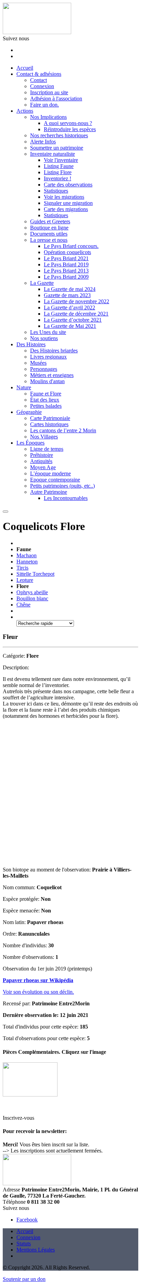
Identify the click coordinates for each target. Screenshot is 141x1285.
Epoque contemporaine (55, 480)
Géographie (29, 412)
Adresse (11, 1189)
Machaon (26, 555)
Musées (38, 363)
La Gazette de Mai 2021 (70, 326)
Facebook (27, 1220)
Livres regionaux (48, 357)
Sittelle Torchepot (35, 574)
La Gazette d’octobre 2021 (73, 320)
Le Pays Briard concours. (71, 246)
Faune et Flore (45, 393)
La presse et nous (48, 240)
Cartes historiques (49, 424)
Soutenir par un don (24, 1279)
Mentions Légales (35, 1250)
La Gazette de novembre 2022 (76, 301)
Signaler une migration (68, 203)
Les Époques (30, 443)
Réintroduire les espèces (70, 129)
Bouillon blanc (32, 598)
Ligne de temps (46, 449)
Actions (24, 111)
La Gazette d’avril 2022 (69, 307)
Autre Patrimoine (48, 492)
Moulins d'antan (47, 381)
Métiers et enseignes (52, 375)
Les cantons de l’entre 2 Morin (63, 430)
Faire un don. (44, 105)
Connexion (42, 86)
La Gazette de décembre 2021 (76, 314)
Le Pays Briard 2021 (66, 258)
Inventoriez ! (57, 178)
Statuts (23, 1243)
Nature (23, 387)
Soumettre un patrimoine (56, 148)
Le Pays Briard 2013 (66, 271)
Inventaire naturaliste (52, 154)
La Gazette (42, 283)
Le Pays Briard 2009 (66, 277)
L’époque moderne (50, 473)
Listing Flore (58, 172)
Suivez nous (16, 38)
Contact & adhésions (38, 74)
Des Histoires (31, 344)
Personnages (43, 369)
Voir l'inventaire (61, 160)
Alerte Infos (43, 141)
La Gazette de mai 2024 (69, 289)
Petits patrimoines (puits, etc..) (62, 486)
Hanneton (27, 561)
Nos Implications (48, 117)
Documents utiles (48, 234)
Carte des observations (68, 184)
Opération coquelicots (67, 252)
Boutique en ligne (49, 228)
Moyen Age (43, 467)
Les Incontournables (66, 498)
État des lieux (44, 400)
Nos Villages (44, 436)
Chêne (23, 604)
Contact (38, 80)
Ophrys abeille (32, 592)
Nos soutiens (44, 338)
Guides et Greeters (50, 221)
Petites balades (46, 406)
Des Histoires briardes (54, 350)
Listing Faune (59, 166)
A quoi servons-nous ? (68, 123)
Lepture (24, 580)
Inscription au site (49, 92)
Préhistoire (41, 455)
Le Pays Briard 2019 (66, 264)
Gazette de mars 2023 (67, 295)
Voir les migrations (64, 197)
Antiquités (41, 461)
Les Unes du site (48, 332)
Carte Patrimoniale (50, 418)
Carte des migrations (66, 209)
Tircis (22, 568)
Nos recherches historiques (59, 135)
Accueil (24, 68)
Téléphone (14, 1202)
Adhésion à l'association (56, 98)
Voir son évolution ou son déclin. (38, 992)
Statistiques (56, 191)
